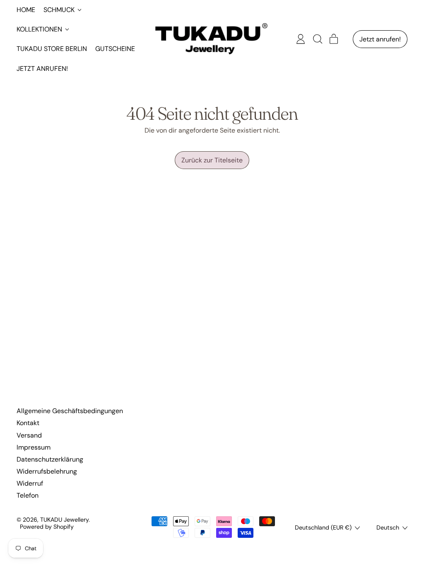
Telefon (28, 495)
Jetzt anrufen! (42, 68)
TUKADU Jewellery (64, 519)
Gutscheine (115, 48)
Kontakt (28, 422)
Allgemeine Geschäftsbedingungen (70, 410)
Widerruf (30, 483)
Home (26, 9)
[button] (317, 39)
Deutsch (387, 527)
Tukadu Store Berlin (52, 48)
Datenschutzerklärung (50, 459)
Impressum (34, 447)
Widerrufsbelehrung (47, 471)
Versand (29, 435)
